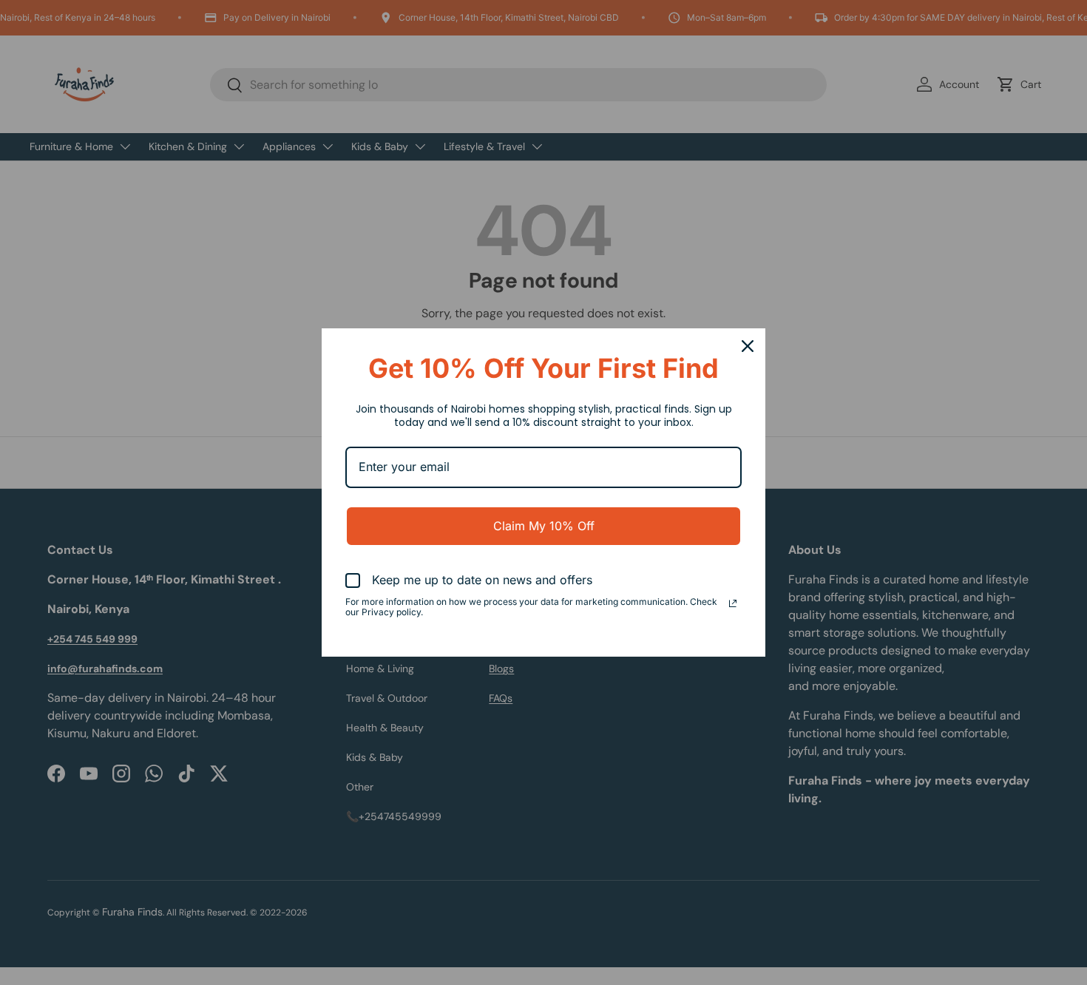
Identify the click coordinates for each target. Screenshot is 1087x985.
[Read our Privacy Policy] (733, 603)
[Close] (747, 346)
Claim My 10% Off (544, 525)
